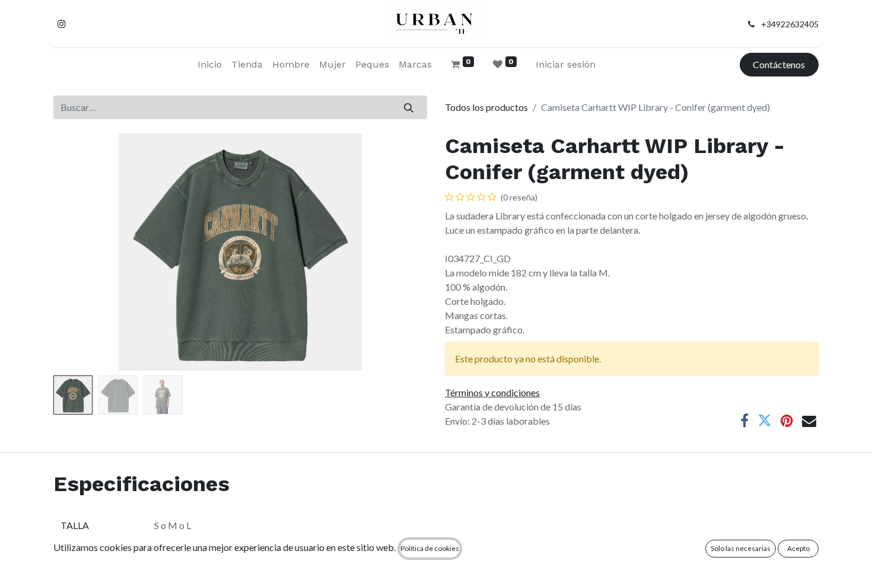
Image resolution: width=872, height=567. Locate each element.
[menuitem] (210, 65)
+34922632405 (790, 24)
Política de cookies (429, 548)
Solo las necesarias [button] (741, 548)
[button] (81, 252)
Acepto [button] (798, 548)
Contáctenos (779, 64)
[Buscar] (409, 107)
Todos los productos (486, 107)
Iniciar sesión (566, 64)
